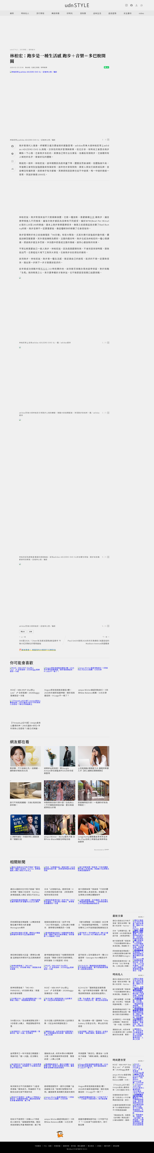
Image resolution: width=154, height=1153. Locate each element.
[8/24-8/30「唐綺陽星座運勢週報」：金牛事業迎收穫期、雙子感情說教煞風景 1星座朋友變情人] (93, 975)
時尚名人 (25, 13)
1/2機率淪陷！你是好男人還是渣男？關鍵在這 (24, 837)
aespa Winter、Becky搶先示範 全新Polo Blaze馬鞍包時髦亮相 (59, 837)
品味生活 (97, 13)
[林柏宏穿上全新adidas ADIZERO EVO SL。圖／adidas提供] (64, 308)
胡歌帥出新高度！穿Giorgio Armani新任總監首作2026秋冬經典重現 (58, 770)
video (141, 13)
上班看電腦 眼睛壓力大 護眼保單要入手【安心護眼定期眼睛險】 (93, 769)
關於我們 (107, 1146)
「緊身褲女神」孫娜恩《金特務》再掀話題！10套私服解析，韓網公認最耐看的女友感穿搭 (122, 1119)
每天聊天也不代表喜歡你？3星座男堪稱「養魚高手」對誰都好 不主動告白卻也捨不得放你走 (25, 1089)
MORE (140, 917)
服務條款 (66, 1146)
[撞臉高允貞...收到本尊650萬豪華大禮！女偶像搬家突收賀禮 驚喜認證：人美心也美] (59, 1040)
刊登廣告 (38, 1146)
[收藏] (12, 161)
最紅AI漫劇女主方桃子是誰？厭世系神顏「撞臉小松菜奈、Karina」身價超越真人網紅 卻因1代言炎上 (25, 892)
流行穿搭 (40, 13)
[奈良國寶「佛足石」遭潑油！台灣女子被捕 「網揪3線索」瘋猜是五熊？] (93, 1040)
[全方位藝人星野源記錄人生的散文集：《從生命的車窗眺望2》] (59, 1008)
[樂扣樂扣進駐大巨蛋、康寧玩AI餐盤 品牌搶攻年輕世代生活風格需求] (25, 942)
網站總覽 (116, 1146)
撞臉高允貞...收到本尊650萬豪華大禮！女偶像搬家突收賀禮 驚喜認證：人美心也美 (59, 1056)
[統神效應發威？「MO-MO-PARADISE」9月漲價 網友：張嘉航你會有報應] (25, 975)
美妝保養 (56, 13)
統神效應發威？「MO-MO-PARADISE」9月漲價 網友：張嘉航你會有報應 (24, 990)
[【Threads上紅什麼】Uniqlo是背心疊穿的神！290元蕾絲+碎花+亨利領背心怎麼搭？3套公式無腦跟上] (25, 710)
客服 (50, 1146)
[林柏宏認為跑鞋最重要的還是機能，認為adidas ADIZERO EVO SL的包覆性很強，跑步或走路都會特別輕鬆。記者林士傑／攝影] (64, 486)
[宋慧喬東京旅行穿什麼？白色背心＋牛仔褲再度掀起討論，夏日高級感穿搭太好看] (138, 1097)
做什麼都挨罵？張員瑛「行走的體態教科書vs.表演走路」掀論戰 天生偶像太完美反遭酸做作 (93, 892)
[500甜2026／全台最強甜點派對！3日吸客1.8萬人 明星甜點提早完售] (25, 1008)
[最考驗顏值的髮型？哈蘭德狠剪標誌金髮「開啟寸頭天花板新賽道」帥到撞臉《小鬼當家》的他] (59, 942)
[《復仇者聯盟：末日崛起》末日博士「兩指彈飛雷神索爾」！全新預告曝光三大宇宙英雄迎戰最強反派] (93, 909)
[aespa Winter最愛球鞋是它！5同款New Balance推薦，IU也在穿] (93, 677)
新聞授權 (57, 1146)
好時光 (70, 13)
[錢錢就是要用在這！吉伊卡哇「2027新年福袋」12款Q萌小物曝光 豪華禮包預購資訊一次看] (59, 909)
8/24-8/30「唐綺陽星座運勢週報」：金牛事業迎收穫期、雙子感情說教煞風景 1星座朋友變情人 (92, 990)
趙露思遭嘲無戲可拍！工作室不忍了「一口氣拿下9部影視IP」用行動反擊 (93, 1122)
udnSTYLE (14, 49)
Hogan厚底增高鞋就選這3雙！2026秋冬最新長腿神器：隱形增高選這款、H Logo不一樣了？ (59, 692)
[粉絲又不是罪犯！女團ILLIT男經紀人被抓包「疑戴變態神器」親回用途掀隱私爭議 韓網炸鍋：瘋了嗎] (25, 1106)
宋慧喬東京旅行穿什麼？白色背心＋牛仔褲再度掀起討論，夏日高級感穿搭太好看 (59, 805)
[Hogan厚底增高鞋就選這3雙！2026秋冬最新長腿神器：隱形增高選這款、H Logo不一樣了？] (59, 677)
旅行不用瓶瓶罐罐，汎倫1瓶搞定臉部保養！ (25, 803)
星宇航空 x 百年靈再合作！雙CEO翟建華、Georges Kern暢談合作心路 (93, 957)
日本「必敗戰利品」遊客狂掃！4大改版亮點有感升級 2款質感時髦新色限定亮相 (58, 892)
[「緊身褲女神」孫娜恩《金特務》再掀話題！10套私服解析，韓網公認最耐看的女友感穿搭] (138, 1117)
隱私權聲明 (81, 1146)
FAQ (45, 1146)
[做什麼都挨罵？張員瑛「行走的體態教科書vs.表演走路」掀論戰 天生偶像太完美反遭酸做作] (93, 876)
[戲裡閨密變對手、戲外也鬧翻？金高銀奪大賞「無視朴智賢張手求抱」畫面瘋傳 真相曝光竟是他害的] (59, 1073)
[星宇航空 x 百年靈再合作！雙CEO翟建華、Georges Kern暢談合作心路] (93, 942)
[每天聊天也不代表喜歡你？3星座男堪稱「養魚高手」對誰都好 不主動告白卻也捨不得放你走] (25, 1073)
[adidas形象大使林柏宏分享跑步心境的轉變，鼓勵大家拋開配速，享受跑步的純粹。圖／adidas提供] (64, 378)
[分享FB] (12, 146)
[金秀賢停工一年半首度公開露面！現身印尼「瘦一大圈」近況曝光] (25, 1040)
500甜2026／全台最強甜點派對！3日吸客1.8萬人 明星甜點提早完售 (25, 1023)
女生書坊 (128, 13)
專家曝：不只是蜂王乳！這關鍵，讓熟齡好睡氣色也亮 (25, 769)
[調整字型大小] (12, 168)
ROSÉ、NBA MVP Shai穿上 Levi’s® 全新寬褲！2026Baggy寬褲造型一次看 (24, 692)
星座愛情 (112, 13)
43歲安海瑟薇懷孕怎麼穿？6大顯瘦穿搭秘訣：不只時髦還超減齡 (122, 1107)
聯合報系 (91, 1146)
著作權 (73, 1146)
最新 (12, 13)
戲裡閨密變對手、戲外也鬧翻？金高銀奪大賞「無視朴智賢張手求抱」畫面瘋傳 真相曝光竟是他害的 (59, 1089)
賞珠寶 (83, 13)
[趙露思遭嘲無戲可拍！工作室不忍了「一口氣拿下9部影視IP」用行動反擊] (93, 1106)
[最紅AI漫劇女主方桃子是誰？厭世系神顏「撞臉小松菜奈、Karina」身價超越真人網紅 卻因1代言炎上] (25, 876)
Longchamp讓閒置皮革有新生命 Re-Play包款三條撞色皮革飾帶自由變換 (92, 839)
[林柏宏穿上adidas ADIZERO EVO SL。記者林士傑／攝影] (59, 104)
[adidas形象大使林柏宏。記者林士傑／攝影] (64, 593)
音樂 (30, 631)
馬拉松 (23, 631)
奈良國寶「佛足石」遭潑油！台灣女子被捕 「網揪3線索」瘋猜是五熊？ (93, 1056)
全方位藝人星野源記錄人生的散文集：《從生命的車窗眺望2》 (59, 1022)
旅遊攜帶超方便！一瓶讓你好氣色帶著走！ (93, 803)
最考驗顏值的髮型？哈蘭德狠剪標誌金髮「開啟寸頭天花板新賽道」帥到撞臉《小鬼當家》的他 (59, 957)
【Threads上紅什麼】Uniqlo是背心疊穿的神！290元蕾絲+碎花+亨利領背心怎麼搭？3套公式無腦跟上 (25, 727)
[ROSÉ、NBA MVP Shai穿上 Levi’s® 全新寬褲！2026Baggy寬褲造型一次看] (25, 677)
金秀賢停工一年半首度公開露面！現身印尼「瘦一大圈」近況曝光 (25, 1054)
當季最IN (32, 49)
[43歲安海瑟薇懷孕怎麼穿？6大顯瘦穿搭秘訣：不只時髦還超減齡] (138, 1107)
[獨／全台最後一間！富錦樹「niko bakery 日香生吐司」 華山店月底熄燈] (93, 1008)
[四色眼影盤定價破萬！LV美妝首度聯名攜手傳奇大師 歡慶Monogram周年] (25, 909)
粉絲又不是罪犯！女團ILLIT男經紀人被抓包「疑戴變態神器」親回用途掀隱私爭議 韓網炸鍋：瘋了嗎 (25, 1122)
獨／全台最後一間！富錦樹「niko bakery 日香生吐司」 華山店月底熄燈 (93, 1023)
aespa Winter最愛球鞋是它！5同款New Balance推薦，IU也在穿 (93, 691)
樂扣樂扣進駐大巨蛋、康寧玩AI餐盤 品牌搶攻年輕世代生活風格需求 (25, 956)
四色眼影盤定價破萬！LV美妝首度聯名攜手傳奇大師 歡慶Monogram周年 (25, 924)
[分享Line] (12, 153)
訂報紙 (99, 1146)
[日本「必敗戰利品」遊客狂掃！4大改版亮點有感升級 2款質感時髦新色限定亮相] (59, 876)
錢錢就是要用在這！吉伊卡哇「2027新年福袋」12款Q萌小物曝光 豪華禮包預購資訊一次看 (59, 924)
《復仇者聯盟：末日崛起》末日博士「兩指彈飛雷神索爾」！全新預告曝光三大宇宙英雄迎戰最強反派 (93, 924)
